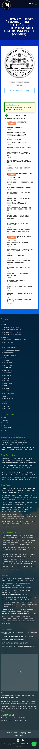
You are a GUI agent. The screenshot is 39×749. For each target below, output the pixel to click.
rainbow (5, 559)
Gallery (6, 406)
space (34, 561)
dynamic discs (6, 604)
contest (14, 581)
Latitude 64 (8, 373)
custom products (26, 590)
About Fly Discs (9, 398)
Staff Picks (11, 449)
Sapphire (17, 516)
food (22, 542)
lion (20, 549)
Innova (6, 388)
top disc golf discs (8, 616)
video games (28, 449)
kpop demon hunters (9, 549)
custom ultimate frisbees (9, 698)
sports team (28, 564)
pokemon (18, 557)
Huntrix (28, 547)
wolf (33, 566)
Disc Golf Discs (23, 465)
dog (33, 540)
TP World (25, 521)
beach (4, 538)
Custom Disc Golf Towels (12, 335)
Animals (4, 440)
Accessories (8, 363)
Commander (30, 490)
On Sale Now (8, 365)
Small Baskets (6, 479)
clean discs (20, 490)
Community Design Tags (12, 345)
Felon (29, 497)
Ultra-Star (5, 523)
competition (6, 581)
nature (27, 552)
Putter (29, 477)
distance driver (30, 495)
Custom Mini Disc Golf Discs (13, 332)
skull (28, 561)
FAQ (4, 425)
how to (17, 609)
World (13, 526)
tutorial (18, 616)
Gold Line (25, 500)
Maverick (30, 507)
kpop (35, 547)
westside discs (6, 623)
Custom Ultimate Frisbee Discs (11, 595)
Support (5, 423)
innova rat (30, 609)
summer (20, 614)
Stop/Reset (19, 85)
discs (13, 602)
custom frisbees (25, 588)
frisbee (34, 497)
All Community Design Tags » (10, 569)
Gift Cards (7, 368)
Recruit (10, 516)
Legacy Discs (8, 375)
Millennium (8, 383)
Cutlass (20, 495)
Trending (19, 449)
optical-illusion (7, 554)
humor (13, 547)
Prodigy (6, 378)
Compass (4, 493)
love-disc (5, 552)
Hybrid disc (10, 505)
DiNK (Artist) (5, 442)
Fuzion (4, 500)
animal (9, 535)
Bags (30, 458)
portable (25, 509)
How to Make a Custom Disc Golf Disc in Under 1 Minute (20, 633)
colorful (10, 540)
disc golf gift (6, 602)
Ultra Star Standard (17, 523)
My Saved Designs (10, 347)
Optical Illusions (7, 447)
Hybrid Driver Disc (21, 505)
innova (23, 609)
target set (11, 519)
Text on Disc (28, 614)
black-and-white (14, 538)
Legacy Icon (21, 507)
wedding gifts (15, 621)
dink (23, 540)
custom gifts (6, 590)
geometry (5, 547)
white (27, 523)
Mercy (4, 509)
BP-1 (3, 490)
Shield (23, 516)
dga (34, 597)
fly (17, 542)
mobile (9, 509)
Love (17, 445)
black (30, 488)
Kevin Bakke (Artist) (8, 445)
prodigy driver (6, 514)
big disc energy (21, 488)
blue (34, 488)
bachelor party (18, 578)
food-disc (29, 542)
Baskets (4, 460)
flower (11, 542)
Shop (4, 358)
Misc (17, 475)
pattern (5, 557)
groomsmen (28, 607)
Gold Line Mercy (20, 502)
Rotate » (19, 82)
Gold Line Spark (32, 502)
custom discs (6, 585)
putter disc (27, 514)
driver (4, 542)
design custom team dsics (10, 597)
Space (32, 447)
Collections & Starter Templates (15, 340)
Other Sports (18, 447)
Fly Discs (7, 381)
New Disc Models (16, 611)
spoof (20, 564)
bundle (12, 490)
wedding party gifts (28, 621)
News (6, 403)
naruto (19, 552)
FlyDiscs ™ (24, 744)
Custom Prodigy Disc (15, 493)
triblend (32, 521)
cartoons (21, 440)
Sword (4, 519)
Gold (19, 500)
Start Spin (26, 82)
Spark (29, 516)
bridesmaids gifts (30, 578)
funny (13, 545)
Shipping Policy (25, 733)
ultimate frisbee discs (9, 618)
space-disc (5, 564)
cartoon (31, 538)
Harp (3, 505)
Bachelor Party (23, 458)
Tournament (20, 519)
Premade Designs (29, 475)
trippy (19, 566)
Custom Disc (29, 581)
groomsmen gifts (7, 609)
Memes (22, 445)
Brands (10, 460)
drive (18, 602)
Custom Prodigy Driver (9, 495)
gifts (20, 607)
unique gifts (6, 621)
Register (5, 420)
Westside (27, 479)
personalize (5, 614)
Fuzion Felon (12, 500)
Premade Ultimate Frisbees (10, 477)
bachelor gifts (6, 578)
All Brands (7, 391)
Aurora (4, 488)
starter (34, 516)
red (11, 559)
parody (33, 554)
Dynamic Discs (9, 370)
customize (15, 590)
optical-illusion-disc (22, 554)
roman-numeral (7, 561)
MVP (21, 475)
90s (3, 535)
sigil (22, 561)
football (5, 545)
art (21, 535)
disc (28, 540)
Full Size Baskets (7, 470)
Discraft (32, 465)
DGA (5, 386)
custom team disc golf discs (11, 592)
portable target (7, 512)
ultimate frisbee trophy (25, 618)
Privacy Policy (18, 735)
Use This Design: (12, 105)
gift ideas (14, 607)
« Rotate (12, 82)
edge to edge (6, 497)
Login (4, 417)
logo (25, 549)
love (31, 549)
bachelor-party (30, 535)
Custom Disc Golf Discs (11, 327)
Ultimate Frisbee (17, 479)
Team (6, 401)
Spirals (4, 449)
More (4, 396)
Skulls (26, 447)
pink (11, 557)
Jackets (4, 472)
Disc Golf (9, 600)
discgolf (16, 600)
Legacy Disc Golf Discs (9, 507)
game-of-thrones (23, 545)
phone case (17, 509)
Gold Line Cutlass (7, 502)
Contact (7, 409)
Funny (25, 442)
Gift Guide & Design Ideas (12, 350)
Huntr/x (21, 547)
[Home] (3, 322)
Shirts (35, 477)
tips (35, 614)
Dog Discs (5, 467)
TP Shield (18, 521)
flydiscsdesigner (25, 604)
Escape (23, 497)
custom (20, 581)
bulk (7, 490)
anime (16, 535)
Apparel (6, 360)
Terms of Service (12, 733)
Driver (12, 467)
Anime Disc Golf (9, 353)
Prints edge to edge (20, 512)
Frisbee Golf (5, 607)
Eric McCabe (16, 497)
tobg (13, 566)
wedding (26, 566)
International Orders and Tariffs (15, 643)
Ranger (4, 516)
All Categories (9, 393)
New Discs (27, 611)
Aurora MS (11, 488)
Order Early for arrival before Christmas (18, 637)
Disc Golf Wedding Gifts (12, 355)
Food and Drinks (16, 442)
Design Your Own (7, 465)
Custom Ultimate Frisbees (12, 330)
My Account (7, 428)
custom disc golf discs (23, 695)
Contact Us (22, 718)
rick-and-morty (20, 559)
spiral (14, 564)
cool (17, 540)
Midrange (30, 472)
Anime (10, 440)
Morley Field (6, 611)
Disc (3, 600)
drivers (30, 602)
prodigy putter (17, 514)
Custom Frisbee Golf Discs (10, 588)
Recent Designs (9, 342)
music (28, 445)
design (25, 595)
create (5, 325)
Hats (28, 470)
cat (3, 540)
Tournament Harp (7, 521)
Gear (15, 470)
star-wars (5, 566)
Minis (12, 475)
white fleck (5, 526)
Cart (4, 430)
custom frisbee (17, 585)
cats (27, 440)
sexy (17, 561)
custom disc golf (7, 583)
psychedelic (28, 557)
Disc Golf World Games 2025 (13, 640)
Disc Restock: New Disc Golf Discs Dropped (18, 646)
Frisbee (34, 604)
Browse (5, 337)
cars (15, 440)
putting (13, 614)
